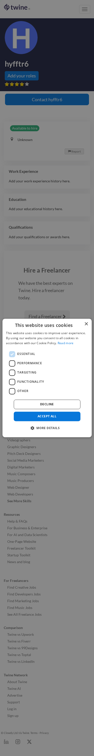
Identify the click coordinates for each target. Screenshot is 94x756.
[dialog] (46, 378)
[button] (47, 428)
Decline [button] (47, 404)
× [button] (86, 324)
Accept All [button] (47, 416)
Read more (66, 343)
